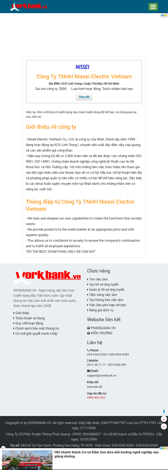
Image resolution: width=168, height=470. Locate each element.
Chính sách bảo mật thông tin (37, 328)
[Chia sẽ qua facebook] (164, 411)
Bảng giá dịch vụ (101, 310)
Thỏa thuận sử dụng (30, 318)
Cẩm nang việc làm (102, 294)
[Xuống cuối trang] (164, 426)
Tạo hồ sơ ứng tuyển (103, 284)
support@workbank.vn (101, 375)
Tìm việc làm (98, 279)
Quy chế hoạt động (29, 323)
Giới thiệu (22, 313)
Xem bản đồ (94, 387)
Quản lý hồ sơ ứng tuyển (106, 289)
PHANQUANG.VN (103, 328)
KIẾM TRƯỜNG (101, 333)
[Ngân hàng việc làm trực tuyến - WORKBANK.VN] (28, 6)
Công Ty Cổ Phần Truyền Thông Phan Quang (38, 434)
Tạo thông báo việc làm (105, 300)
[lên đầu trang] (164, 419)
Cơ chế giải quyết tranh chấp (36, 333)
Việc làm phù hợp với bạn (107, 305)
